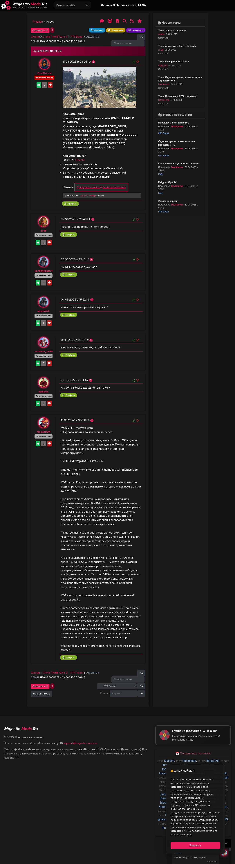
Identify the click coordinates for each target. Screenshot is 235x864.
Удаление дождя (168, 201)
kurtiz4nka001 (44, 270)
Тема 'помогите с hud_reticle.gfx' (177, 46)
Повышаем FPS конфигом (173, 122)
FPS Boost (77, 37)
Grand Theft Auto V (55, 37)
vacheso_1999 (44, 351)
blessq (164, 802)
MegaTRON (43, 431)
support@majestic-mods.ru (80, 743)
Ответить (212, 861)
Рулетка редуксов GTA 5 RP (196, 735)
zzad (43, 230)
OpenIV (80, 160)
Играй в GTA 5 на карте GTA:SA (123, 5)
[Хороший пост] (134, 61)
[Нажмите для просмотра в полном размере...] (99, 87)
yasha (161, 34)
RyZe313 (162, 65)
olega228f (212, 760)
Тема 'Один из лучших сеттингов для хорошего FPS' (180, 79)
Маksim (169, 760)
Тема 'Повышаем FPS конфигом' (177, 96)
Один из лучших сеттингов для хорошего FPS (176, 143)
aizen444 (43, 311)
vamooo (43, 391)
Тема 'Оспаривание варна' (173, 61)
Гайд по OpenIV (167, 182)
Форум (35, 37)
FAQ (160, 174)
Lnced (163, 773)
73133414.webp (87, 195)
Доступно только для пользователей (101, 187)
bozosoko (189, 760)
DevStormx (44, 73)
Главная (38, 21)
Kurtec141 (165, 806)
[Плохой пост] (137, 61)
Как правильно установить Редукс (178, 163)
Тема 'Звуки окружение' (172, 30)
